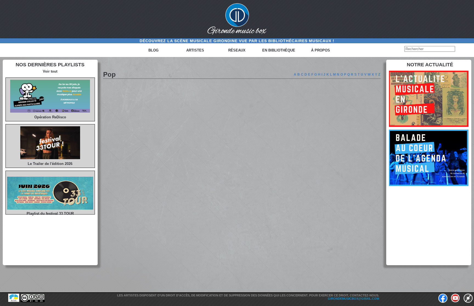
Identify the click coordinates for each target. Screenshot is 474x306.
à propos (320, 50)
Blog (153, 50)
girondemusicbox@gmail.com (353, 298)
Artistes (195, 50)
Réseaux (237, 50)
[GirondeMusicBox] (237, 19)
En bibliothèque (278, 50)
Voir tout (50, 71)
